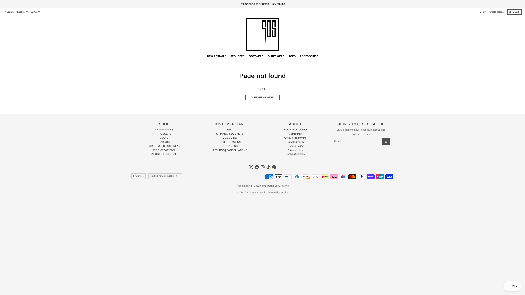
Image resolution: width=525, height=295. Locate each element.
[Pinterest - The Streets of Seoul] (274, 167)
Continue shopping (262, 97)
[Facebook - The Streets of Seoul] (257, 167)
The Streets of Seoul (255, 192)
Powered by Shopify (278, 192)
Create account (496, 12)
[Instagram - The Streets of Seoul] (262, 167)
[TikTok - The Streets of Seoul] (268, 167)
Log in (483, 12)
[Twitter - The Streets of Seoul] (251, 167)
